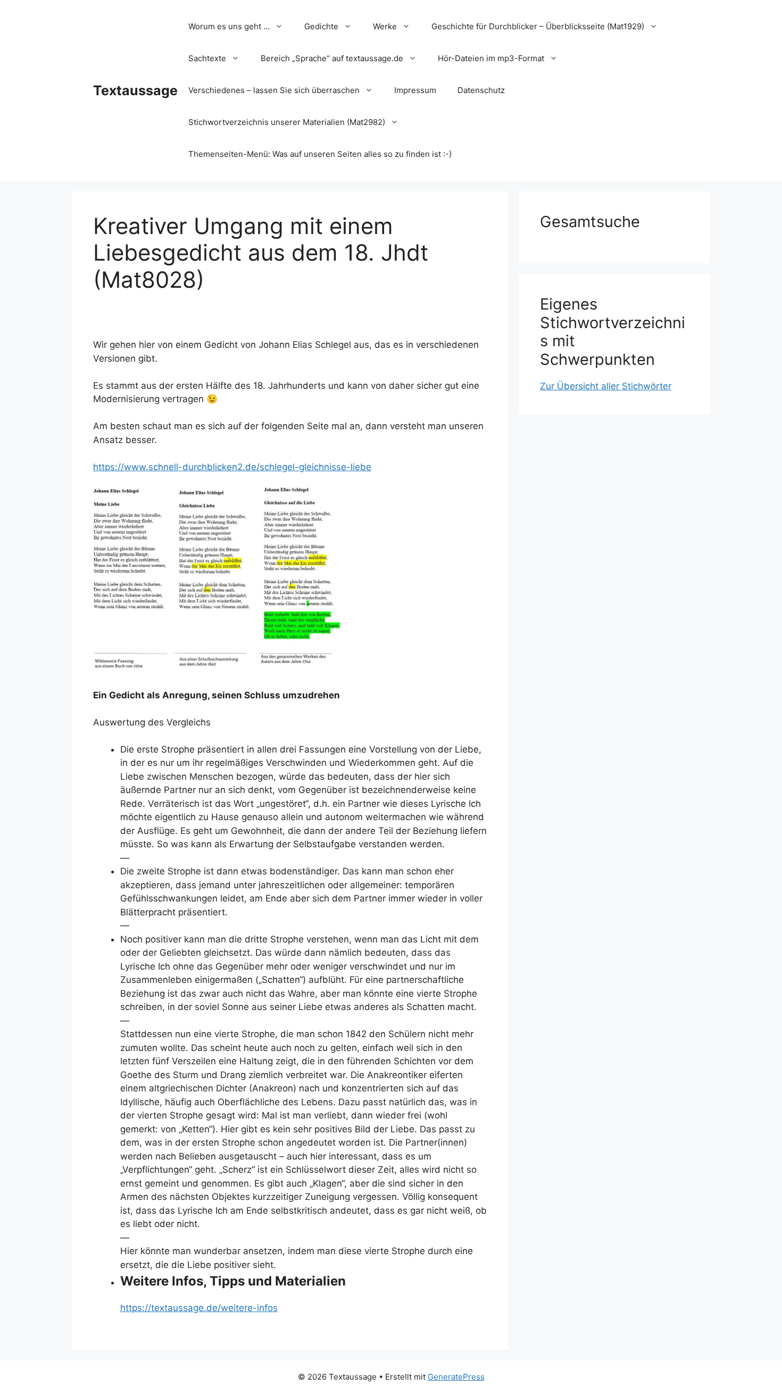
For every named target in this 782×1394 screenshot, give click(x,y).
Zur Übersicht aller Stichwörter (605, 386)
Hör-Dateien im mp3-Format (491, 58)
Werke (385, 26)
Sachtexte (207, 58)
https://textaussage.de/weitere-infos (199, 1308)
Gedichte (321, 26)
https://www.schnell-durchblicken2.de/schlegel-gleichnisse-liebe (232, 467)
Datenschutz (481, 90)
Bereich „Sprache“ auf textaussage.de (332, 58)
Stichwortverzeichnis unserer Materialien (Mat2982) (286, 122)
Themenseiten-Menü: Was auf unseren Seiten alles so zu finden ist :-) (320, 154)
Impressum (415, 90)
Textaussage (135, 90)
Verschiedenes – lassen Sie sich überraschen (274, 90)
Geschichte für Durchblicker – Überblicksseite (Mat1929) (537, 26)
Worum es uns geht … (229, 26)
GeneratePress (456, 1377)
